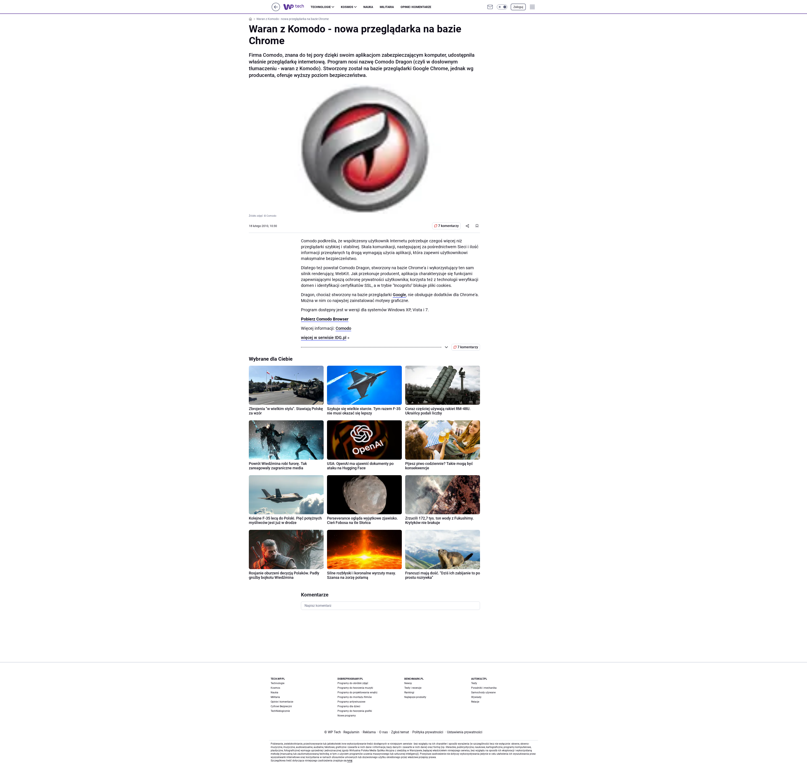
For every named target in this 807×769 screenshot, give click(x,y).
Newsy (408, 683)
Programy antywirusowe (351, 701)
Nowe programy (347, 715)
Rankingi (409, 692)
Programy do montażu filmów (355, 697)
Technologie (321, 7)
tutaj (349, 760)
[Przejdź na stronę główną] (276, 10)
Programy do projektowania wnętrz (357, 692)
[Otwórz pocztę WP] (490, 7)
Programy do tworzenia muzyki (355, 687)
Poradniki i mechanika (484, 687)
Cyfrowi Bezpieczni (281, 706)
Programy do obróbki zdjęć (353, 683)
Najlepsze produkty (415, 697)
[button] (502, 6)
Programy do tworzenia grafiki (355, 711)
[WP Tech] (297, 7)
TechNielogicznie (280, 711)
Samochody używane (483, 692)
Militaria (387, 7)
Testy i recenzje (412, 687)
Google (399, 294)
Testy (474, 683)
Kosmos (347, 7)
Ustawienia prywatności (463, 732)
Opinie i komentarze (416, 7)
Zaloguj (518, 7)
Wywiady (476, 697)
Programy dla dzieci (349, 706)
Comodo (343, 328)
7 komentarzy (448, 226)
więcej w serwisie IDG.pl (323, 337)
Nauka (368, 7)
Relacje (475, 701)
